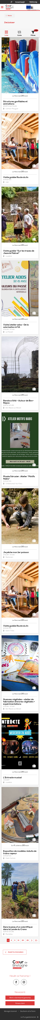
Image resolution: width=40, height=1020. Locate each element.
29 (28, 940)
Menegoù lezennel (10, 1011)
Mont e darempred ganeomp (20, 998)
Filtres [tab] (33, 35)
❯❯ (36, 940)
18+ (23, 940)
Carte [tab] (19, 35)
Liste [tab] (6, 35)
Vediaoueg (33, 2)
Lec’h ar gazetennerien (28, 1017)
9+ (18, 940)
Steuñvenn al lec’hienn (27, 1011)
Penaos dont (20, 1003)
